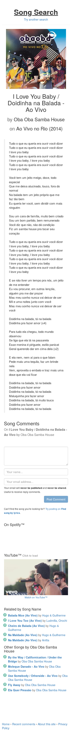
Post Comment (56, 499)
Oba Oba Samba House (35, 659)
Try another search (36, 19)
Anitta (28, 640)
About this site (47, 724)
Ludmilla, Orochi (37, 621)
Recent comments (23, 724)
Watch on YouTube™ (36, 597)
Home (6, 724)
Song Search (36, 12)
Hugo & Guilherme (37, 615)
